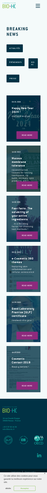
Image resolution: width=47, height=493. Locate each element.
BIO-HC (33, 63)
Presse (13, 78)
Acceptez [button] (24, 488)
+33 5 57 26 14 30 (10, 427)
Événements (15, 62)
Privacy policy (30, 472)
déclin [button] (8, 488)
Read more (27, 135)
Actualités (14, 48)
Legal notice (15, 472)
